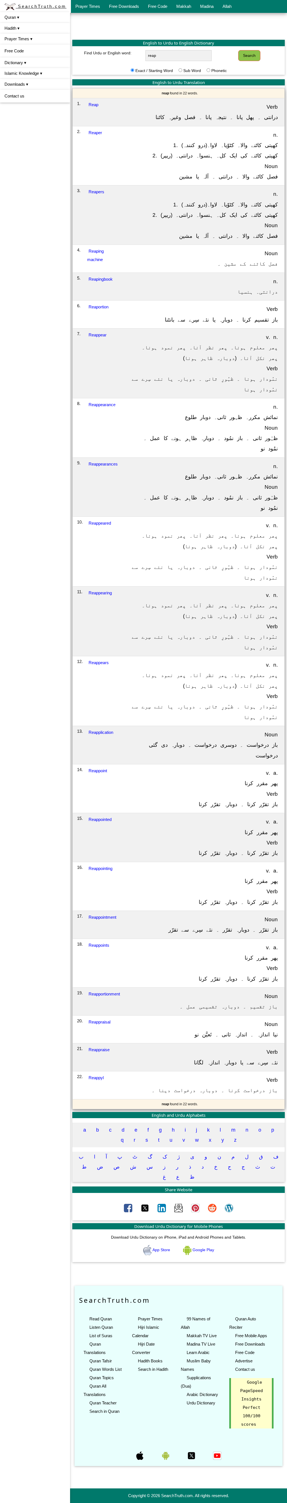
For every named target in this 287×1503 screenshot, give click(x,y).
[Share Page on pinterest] (195, 1207)
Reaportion (98, 306)
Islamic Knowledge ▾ (23, 73)
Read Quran (100, 1318)
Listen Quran (101, 1327)
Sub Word (192, 70)
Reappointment (102, 917)
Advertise (244, 1360)
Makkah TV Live (202, 1335)
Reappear (98, 334)
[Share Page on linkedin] (162, 1207)
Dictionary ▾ (15, 62)
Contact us (14, 96)
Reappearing (100, 592)
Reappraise (99, 1049)
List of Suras (100, 1335)
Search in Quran (104, 1411)
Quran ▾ (11, 17)
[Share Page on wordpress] (229, 1207)
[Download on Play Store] (166, 1455)
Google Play (202, 1250)
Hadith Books (150, 1360)
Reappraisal (99, 1022)
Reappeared (100, 523)
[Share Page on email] (179, 1207)
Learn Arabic (198, 1352)
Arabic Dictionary (202, 1394)
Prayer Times (87, 6)
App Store (161, 1250)
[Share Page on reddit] (212, 1207)
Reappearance (102, 404)
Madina (207, 6)
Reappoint (98, 770)
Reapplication (101, 732)
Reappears (99, 662)
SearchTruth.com (41, 6)
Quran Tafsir (100, 1360)
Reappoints (99, 945)
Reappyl (96, 1077)
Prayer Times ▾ (18, 38)
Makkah (183, 6)
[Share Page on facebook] (128, 1207)
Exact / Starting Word (154, 70)
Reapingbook (101, 279)
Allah (227, 6)
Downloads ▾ (16, 84)
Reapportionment (104, 994)
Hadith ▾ (12, 28)
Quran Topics (101, 1377)
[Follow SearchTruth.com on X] (192, 1455)
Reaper (95, 132)
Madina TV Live (201, 1344)
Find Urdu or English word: (107, 53)
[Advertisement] (178, 26)
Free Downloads (124, 6)
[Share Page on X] (145, 1207)
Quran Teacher (103, 1402)
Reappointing (100, 868)
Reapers (96, 191)
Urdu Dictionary (201, 1402)
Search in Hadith (153, 1369)
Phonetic (219, 70)
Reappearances (103, 464)
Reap (93, 104)
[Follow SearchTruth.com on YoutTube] (217, 1455)
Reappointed (100, 819)
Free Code (157, 6)
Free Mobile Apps (251, 1335)
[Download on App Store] (140, 1455)
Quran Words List (105, 1369)
